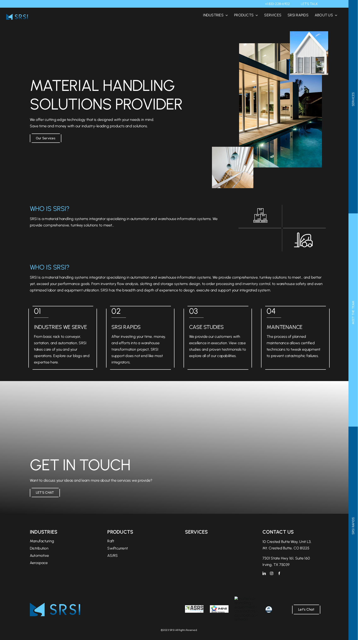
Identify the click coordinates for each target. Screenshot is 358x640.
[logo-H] (56, 604)
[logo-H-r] (17, 15)
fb (335, 4)
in (324, 4)
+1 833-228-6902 (277, 4)
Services (196, 532)
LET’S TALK (309, 4)
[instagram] (271, 573)
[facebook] (279, 573)
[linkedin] (264, 573)
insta (329, 4)
